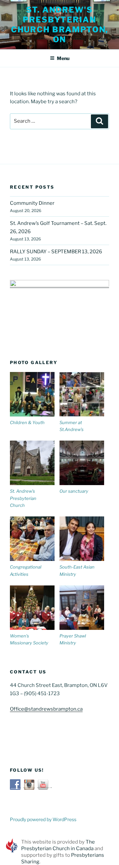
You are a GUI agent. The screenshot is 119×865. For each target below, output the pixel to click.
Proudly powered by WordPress (43, 819)
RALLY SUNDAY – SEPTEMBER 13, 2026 (56, 252)
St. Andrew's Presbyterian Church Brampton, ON (59, 24)
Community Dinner (32, 203)
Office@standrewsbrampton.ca (46, 709)
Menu (63, 58)
